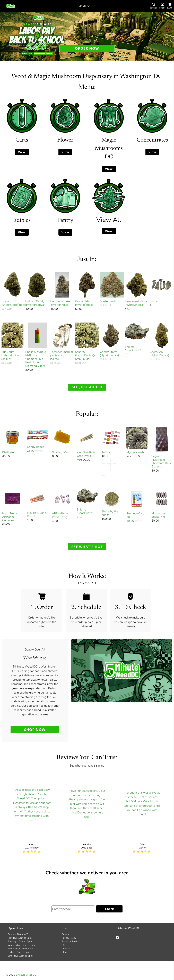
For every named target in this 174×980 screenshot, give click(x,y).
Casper (154, 301)
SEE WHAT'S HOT (87, 546)
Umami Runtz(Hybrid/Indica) (12, 303)
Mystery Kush (135, 452)
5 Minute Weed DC (26, 974)
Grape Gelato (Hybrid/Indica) (84, 303)
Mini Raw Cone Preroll (36, 514)
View (22, 152)
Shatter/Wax (60, 452)
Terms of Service (70, 941)
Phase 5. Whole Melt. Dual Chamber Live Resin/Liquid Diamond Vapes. (35, 359)
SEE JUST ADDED (87, 386)
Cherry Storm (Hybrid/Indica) (109, 353)
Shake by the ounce (110, 513)
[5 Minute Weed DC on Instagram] (117, 938)
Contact (66, 948)
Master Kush (108, 301)
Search (65, 934)
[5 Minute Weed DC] (11, 6)
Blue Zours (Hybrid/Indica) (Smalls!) (10, 355)
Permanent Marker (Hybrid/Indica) (137, 303)
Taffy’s (106, 452)
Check (109, 909)
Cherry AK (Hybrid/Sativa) (159, 353)
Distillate (8, 452)
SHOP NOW (34, 729)
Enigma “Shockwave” (133, 348)
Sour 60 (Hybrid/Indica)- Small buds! (85, 355)
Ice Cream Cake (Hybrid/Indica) (60, 303)
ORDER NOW (87, 48)
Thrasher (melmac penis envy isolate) (61, 355)
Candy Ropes (35, 447)
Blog (64, 952)
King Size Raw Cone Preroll (86, 454)
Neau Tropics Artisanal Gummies (10, 517)
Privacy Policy (69, 938)
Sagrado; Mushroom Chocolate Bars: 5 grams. (161, 461)
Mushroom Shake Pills (158, 515)
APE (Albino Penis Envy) (60, 515)
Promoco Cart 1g (135, 515)
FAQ (64, 945)
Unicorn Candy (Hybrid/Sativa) (35, 303)
